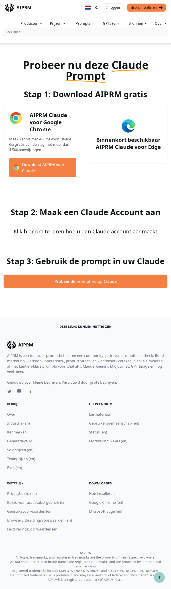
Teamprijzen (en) (21, 458)
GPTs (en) (111, 23)
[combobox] (85, 32)
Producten (29, 23)
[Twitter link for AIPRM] (9, 391)
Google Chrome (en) (106, 502)
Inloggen (113, 7)
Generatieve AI (19, 441)
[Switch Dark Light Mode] (96, 7)
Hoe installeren (102, 493)
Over (159, 23)
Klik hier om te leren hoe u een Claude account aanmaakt (85, 231)
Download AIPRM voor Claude (43, 167)
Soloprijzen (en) (20, 449)
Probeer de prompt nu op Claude (86, 281)
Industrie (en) (18, 423)
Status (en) (98, 432)
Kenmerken (17, 432)
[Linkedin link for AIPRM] (30, 392)
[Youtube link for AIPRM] (19, 392)
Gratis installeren (144, 7)
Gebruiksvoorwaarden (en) (30, 511)
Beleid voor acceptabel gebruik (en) (37, 502)
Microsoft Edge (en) (105, 511)
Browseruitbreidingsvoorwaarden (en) (39, 520)
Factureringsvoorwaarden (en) (33, 529)
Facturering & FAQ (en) (108, 441)
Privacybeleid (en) (22, 493)
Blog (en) (14, 467)
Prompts (83, 23)
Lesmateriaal (100, 414)
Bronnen (135, 23)
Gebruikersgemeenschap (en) (114, 423)
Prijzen (55, 23)
